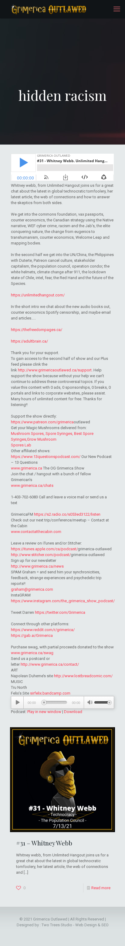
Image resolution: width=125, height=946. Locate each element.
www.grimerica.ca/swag (32, 653)
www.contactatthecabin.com (36, 531)
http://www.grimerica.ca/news (37, 566)
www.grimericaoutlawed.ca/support (60, 370)
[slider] (102, 701)
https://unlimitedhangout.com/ (38, 295)
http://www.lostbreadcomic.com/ (83, 676)
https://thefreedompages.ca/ (36, 329)
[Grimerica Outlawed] (48, 9)
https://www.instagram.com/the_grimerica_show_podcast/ (63, 601)
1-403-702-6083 (24, 497)
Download (73, 711)
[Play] (17, 702)
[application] (62, 702)
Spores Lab (21, 445)
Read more (100, 888)
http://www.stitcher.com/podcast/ (41, 554)
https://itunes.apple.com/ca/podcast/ (44, 549)
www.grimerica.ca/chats (32, 485)
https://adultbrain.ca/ (29, 341)
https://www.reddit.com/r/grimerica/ (43, 629)
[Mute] (90, 703)
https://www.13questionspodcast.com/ (45, 456)
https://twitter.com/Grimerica (60, 612)
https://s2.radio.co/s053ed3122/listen (67, 514)
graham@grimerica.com (32, 589)
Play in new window (44, 711)
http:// (23, 370)
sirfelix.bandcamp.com (50, 693)
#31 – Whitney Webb (44, 842)
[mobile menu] (117, 9)
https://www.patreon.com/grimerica (42, 422)
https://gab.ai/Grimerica (32, 635)
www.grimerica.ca (26, 468)
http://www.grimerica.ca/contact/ (50, 664)
